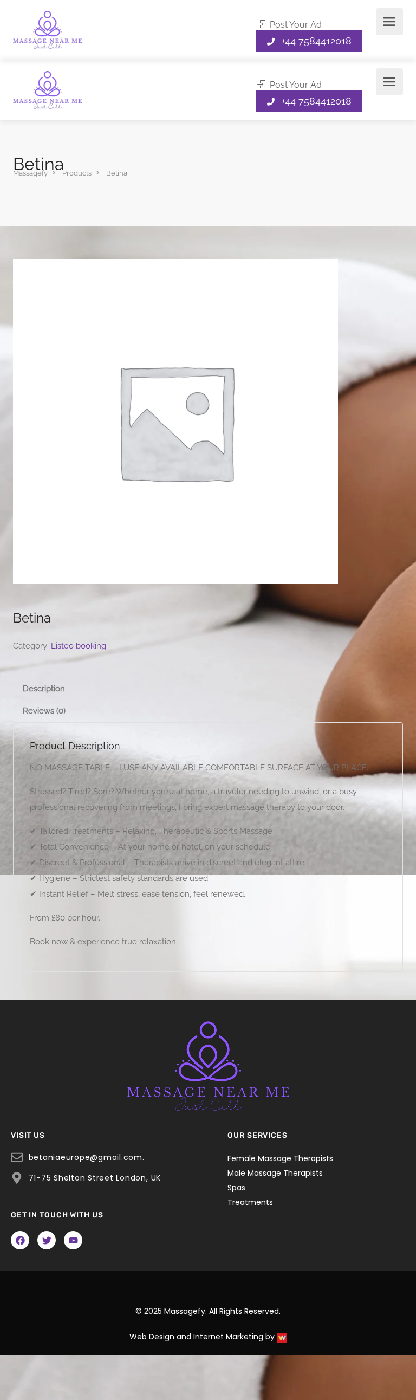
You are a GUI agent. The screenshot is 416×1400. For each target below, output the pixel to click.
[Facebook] (20, 1240)
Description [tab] (44, 688)
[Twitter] (46, 1240)
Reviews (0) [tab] (44, 711)
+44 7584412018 (317, 41)
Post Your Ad (295, 25)
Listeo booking (78, 646)
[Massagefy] (47, 29)
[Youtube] (73, 1240)
